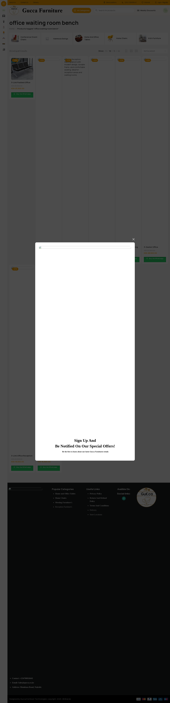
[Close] (133, 239)
